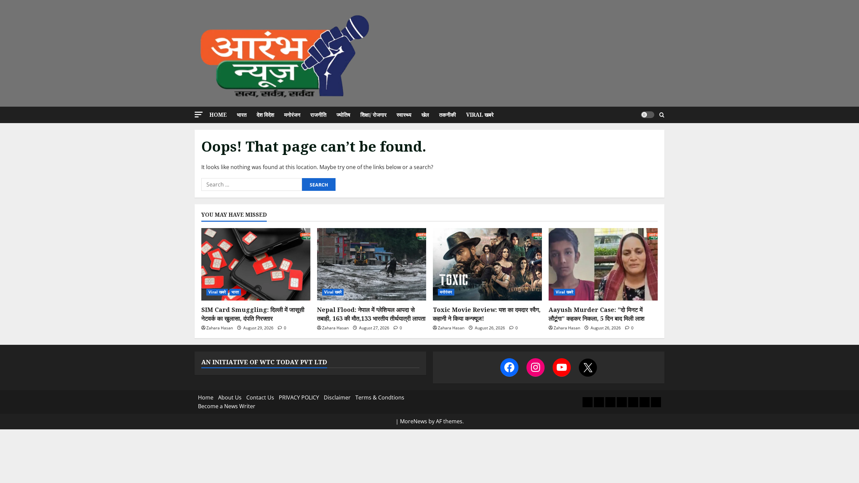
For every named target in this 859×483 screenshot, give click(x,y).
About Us (230, 397)
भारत (242, 114)
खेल (425, 114)
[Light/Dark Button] (647, 114)
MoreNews (413, 421)
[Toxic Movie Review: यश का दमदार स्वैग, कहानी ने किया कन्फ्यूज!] (487, 264)
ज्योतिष (343, 114)
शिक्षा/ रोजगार (373, 114)
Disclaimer (337, 397)
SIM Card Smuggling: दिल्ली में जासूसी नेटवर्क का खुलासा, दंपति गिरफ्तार (252, 314)
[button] (199, 114)
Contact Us (260, 397)
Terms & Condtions (379, 397)
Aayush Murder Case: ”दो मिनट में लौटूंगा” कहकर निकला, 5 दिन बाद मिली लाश (597, 314)
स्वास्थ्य (404, 114)
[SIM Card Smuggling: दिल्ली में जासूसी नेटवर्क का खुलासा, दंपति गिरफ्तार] (255, 264)
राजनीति (318, 114)
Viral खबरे (480, 114)
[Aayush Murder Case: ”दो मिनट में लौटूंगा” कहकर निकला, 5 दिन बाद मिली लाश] (603, 264)
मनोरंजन (292, 114)
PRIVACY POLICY (299, 397)
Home (218, 114)
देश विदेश (265, 114)
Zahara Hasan (219, 328)
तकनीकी (447, 114)
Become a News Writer (226, 406)
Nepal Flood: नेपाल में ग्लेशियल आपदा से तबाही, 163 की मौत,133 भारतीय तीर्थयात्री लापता (371, 314)
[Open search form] (661, 114)
